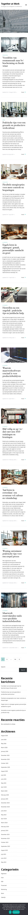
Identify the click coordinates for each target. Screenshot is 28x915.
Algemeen (5, 242)
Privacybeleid (16, 912)
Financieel (5, 55)
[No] (26, 910)
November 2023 (5, 838)
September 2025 (5, 767)
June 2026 (3, 739)
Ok (10, 912)
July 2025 (3, 775)
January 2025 (4, 799)
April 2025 (4, 787)
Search (3, 667)
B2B (2, 881)
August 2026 (4, 735)
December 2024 (5, 803)
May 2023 (3, 862)
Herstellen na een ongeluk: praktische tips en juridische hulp (13, 310)
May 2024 (3, 815)
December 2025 (5, 755)
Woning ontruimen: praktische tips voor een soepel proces (12, 554)
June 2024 (3, 811)
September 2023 (5, 846)
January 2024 (4, 830)
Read (22, 92)
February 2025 (5, 795)
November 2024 (5, 807)
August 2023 (4, 850)
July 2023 (3, 854)
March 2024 (4, 822)
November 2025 (5, 759)
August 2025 (4, 771)
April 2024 (4, 818)
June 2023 (3, 858)
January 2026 (4, 751)
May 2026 (3, 743)
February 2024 (5, 826)
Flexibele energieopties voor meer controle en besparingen (13, 187)
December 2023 (5, 834)
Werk (4, 120)
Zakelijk (3, 897)
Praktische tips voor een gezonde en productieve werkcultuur (14, 125)
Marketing (4, 889)
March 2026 (4, 747)
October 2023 (4, 842)
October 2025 (4, 763)
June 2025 (3, 779)
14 (15, 659)
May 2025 (3, 783)
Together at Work (10, 3)
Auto (2, 877)
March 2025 (4, 791)
